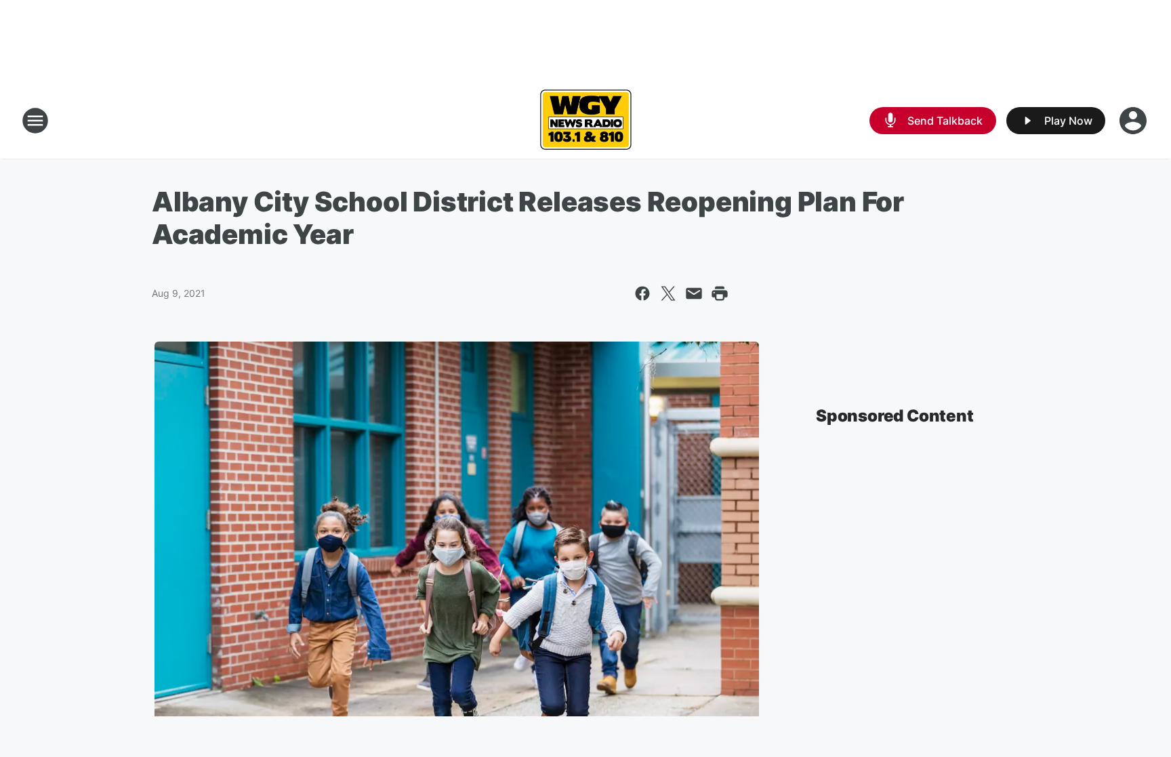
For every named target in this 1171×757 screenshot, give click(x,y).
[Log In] (1134, 120)
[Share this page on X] (668, 293)
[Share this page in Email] (693, 293)
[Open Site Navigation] (35, 120)
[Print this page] (719, 293)
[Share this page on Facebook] (642, 293)
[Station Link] (585, 120)
